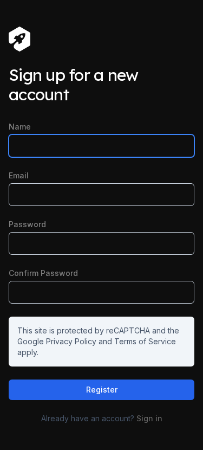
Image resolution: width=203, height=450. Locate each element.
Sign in (149, 418)
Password (27, 224)
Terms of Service (145, 341)
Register (101, 389)
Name (20, 126)
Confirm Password (43, 273)
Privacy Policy (71, 341)
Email (19, 175)
